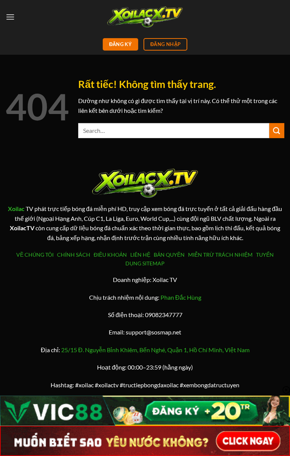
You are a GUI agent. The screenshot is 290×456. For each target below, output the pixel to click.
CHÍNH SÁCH (75, 254)
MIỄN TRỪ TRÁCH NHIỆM (220, 254)
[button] (10, 17)
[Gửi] (276, 130)
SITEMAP (153, 263)
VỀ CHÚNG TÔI (36, 254)
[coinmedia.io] (145, 16)
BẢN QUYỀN (169, 254)
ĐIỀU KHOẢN (111, 254)
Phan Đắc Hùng (180, 297)
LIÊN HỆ (140, 254)
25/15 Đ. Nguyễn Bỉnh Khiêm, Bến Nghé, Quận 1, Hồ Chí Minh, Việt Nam (155, 349)
